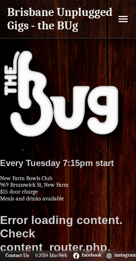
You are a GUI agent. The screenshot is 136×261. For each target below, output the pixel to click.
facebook (92, 255)
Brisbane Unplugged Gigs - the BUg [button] (59, 18)
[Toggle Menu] (123, 19)
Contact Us (17, 255)
